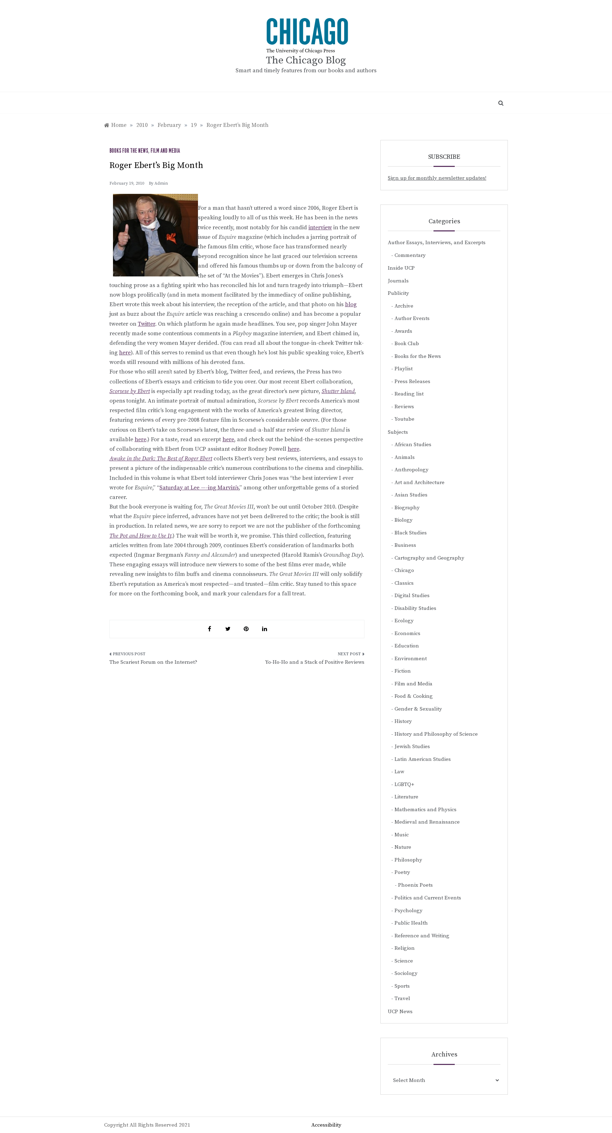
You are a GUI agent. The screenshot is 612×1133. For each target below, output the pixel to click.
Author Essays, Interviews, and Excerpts (437, 242)
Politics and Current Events (428, 897)
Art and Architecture (419, 482)
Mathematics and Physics (426, 809)
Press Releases (412, 381)
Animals (405, 457)
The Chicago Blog (306, 60)
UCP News (400, 1011)
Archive (404, 306)
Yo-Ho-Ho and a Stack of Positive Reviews (314, 662)
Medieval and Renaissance (427, 822)
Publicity (398, 293)
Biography (407, 507)
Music (402, 834)
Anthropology (412, 469)
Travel (402, 998)
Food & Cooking (414, 696)
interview (320, 227)
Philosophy (408, 860)
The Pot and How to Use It (140, 535)
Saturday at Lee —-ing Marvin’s (199, 487)
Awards (403, 331)
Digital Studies (412, 595)
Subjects (398, 432)
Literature (406, 796)
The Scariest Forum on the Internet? (153, 662)
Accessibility (326, 1125)
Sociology (406, 973)
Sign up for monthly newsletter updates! (437, 178)
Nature (403, 847)
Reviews (404, 406)
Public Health (411, 923)
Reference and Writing (422, 935)
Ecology (404, 620)
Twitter (146, 323)
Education (407, 646)
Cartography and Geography (429, 558)
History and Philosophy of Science (436, 734)
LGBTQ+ (404, 784)
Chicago (404, 570)
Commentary (410, 255)
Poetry (402, 872)
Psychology (409, 910)
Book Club (407, 343)
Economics (407, 633)
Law (399, 771)
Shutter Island (338, 391)
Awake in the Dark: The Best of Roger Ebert (160, 458)
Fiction (403, 671)
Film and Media (165, 151)
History (403, 721)
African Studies (413, 444)
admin (161, 183)
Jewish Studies (412, 746)
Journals (398, 280)
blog (351, 304)
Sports (402, 986)
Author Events (412, 318)
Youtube (404, 419)
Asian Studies (411, 495)
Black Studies (411, 532)
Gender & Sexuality (418, 709)
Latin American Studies (423, 759)
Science (404, 961)
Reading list (409, 394)
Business (405, 545)
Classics (404, 583)
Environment (411, 658)
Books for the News (128, 151)
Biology (404, 520)
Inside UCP (401, 268)
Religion (405, 948)
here (125, 352)
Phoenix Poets (415, 885)
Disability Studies (415, 608)
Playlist (404, 368)
